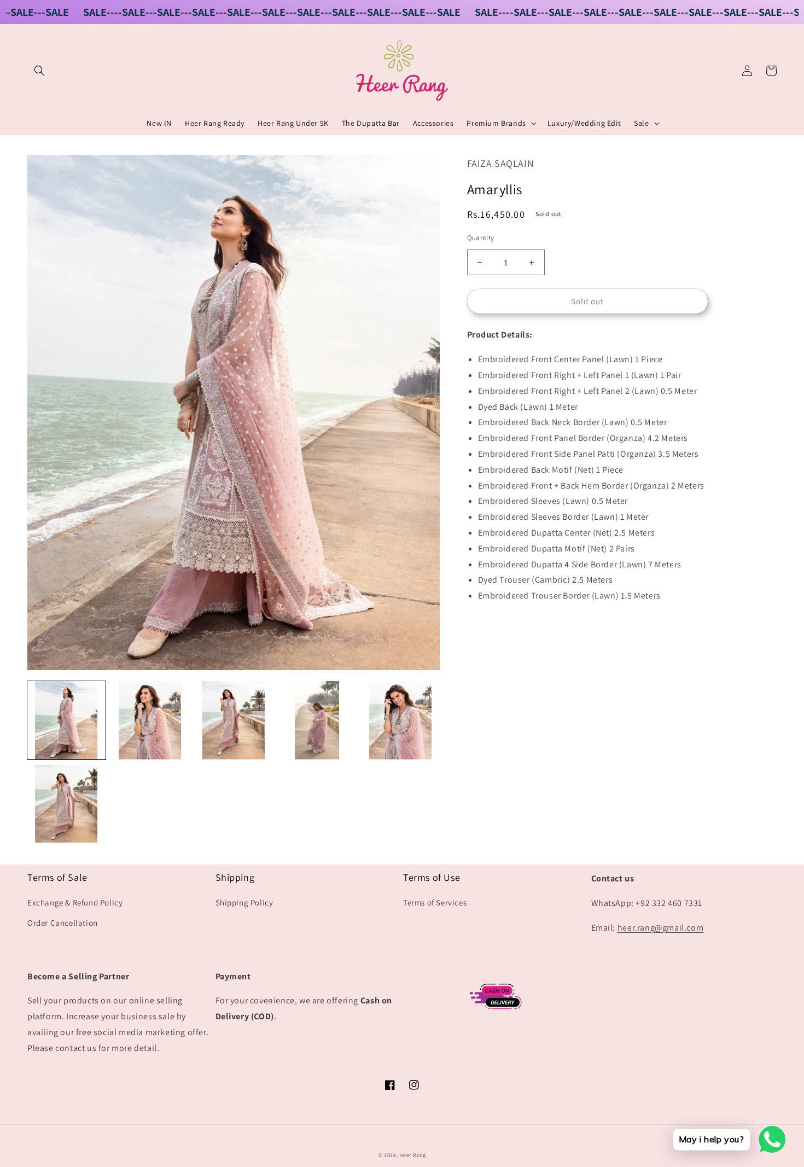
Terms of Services (435, 902)
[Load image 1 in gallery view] (66, 720)
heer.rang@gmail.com (660, 927)
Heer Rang (412, 1155)
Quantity (480, 237)
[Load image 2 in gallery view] (150, 720)
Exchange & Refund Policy (75, 902)
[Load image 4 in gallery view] (317, 720)
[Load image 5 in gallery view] (401, 720)
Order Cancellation (62, 923)
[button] (39, 71)
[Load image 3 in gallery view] (233, 720)
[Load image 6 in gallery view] (66, 804)
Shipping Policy (244, 902)
